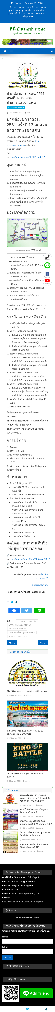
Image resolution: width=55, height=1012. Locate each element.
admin (30, 113)
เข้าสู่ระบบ (27, 16)
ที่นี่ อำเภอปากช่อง (27, 28)
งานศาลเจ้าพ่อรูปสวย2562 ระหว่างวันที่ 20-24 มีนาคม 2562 (36, 822)
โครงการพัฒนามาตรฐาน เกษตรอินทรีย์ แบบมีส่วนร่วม (36, 834)
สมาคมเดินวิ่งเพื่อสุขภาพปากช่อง (22, 633)
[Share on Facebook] (8, 602)
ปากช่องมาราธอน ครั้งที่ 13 (20, 625)
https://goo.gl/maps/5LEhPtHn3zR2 (27, 157)
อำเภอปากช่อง (16, 7)
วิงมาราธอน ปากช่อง (17, 629)
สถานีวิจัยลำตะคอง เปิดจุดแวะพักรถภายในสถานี (34, 811)
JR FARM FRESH (24, 917)
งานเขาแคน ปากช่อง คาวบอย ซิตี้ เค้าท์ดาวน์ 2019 (34, 845)
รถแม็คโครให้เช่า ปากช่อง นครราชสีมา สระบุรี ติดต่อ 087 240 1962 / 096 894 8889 (35, 798)
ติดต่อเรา (40, 13)
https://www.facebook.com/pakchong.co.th (23, 901)
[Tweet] (12, 602)
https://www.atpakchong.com (26, 893)
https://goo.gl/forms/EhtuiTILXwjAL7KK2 (30, 559)
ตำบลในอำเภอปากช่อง (21, 13)
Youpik (36, 917)
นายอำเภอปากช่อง (36, 7)
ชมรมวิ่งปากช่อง (40, 585)
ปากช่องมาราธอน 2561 (27, 621)
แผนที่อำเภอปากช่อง (34, 10)
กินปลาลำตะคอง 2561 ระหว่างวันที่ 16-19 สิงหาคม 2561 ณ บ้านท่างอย (25, 732)
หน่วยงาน (16, 10)
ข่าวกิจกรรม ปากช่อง (16, 108)
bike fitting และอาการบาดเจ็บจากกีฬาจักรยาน (13, 643)
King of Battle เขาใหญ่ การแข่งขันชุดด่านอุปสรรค (25, 775)
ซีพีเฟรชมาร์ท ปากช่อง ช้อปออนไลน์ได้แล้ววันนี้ (44, 643)
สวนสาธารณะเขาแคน (18, 636)
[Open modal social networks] (16, 602)
